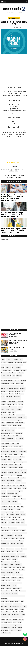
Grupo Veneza (22, 485)
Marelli (22, 522)
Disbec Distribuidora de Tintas (7, 433)
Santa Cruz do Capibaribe (6, 588)
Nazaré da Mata (4, 538)
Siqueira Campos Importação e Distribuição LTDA (10, 601)
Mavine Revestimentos (5, 530)
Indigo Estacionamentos (5, 496)
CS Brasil (9, 425)
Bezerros (3, 388)
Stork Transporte (4, 606)
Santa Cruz (14, 585)
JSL (14, 506)
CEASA (9, 412)
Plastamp (17, 561)
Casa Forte (13, 409)
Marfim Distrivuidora (15, 525)
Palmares (3, 551)
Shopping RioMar (4, 598)
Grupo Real (3, 483)
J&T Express (3, 501)
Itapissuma (23, 498)
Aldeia (2, 367)
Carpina (2, 409)
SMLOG (2, 603)
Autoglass (12, 383)
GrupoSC (10, 488)
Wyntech (11, 630)
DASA (11, 428)
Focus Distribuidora (22, 451)
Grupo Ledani (23, 472)
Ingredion (3, 498)
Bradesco (6, 393)
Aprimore (3, 372)
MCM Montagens (15, 530)
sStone (14, 603)
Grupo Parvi (19, 480)
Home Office (10, 491)
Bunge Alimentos (17, 396)
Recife (13, 575)
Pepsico (2, 554)
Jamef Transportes (5, 504)
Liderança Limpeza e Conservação (7, 512)
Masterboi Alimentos (12, 527)
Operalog (3, 548)
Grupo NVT (17, 477)
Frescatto (16, 454)
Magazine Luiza (21, 519)
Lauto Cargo (11, 509)
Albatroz (21, 364)
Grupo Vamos (15, 485)
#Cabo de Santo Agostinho (7, 169)
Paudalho (8, 551)
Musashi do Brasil (10, 535)
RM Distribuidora (18, 582)
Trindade (3, 619)
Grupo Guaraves (23, 470)
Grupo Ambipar (4, 464)
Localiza (17, 514)
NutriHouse (13, 546)
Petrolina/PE (14, 559)
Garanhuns (22, 456)
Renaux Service (14, 577)
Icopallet (15, 491)
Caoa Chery (21, 404)
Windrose (20, 627)
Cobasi (25, 417)
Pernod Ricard (23, 556)
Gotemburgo (3, 462)
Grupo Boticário (18, 464)
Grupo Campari (4, 467)
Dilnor (13, 430)
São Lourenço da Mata (5, 590)
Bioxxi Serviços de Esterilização (13, 388)
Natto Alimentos (18, 535)
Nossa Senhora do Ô (5, 543)
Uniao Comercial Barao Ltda (6, 622)
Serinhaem (8, 593)
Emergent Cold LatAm (5, 443)
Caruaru (7, 409)
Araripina (14, 372)
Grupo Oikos (23, 477)
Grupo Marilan (9, 475)
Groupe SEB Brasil (16, 462)
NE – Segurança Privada (13, 538)
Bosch (23, 391)
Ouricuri (12, 548)
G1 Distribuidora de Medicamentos (11, 456)
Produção (8, 569)
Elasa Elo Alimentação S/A (6, 441)
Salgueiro (3, 585)
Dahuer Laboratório (5, 428)
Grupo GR (16, 470)
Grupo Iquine (10, 472)
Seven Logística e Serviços (6, 596)
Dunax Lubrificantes (10, 438)
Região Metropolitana (5, 577)
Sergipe (2, 593)
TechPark (21, 611)
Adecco (24, 362)
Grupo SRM (17, 483)
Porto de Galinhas (18, 564)
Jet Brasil (12, 504)
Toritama (12, 617)
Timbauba (23, 614)
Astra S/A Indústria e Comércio (7, 380)
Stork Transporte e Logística (15, 606)
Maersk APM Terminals (13, 519)
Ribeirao (18, 580)
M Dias (19, 517)
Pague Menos (23, 548)
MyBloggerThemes (19, 643)
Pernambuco (13, 554)
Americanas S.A (16, 370)
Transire (20, 617)
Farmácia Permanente (18, 446)
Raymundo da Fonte (10, 572)
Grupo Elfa (21, 467)
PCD (17, 551)
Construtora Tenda (10, 422)
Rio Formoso (11, 582)
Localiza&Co (23, 514)
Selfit (16, 590)
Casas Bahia (19, 409)
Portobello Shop (12, 567)
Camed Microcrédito (11, 401)
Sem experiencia (22, 590)
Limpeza (22, 512)
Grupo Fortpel (10, 470)
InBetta (16, 493)
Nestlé (2, 540)
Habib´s (15, 488)
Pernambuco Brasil (20, 554)
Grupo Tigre (23, 483)
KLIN (22, 506)
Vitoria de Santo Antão (5, 627)
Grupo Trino (9, 485)
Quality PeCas (21, 569)
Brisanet (3, 396)
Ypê (15, 630)
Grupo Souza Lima (10, 483)
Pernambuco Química (5, 556)
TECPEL (9, 614)
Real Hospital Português (5, 575)
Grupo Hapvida (4, 472)
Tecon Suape (3, 614)
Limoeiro (17, 512)
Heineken (24, 488)
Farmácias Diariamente (5, 449)
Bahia (2, 385)
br (1, 393)
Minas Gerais (3, 533)
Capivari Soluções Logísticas (6, 407)
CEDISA (13, 412)
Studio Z (24, 606)
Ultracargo (15, 619)
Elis (13, 441)
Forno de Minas (4, 454)
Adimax (2, 364)
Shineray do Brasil (16, 596)
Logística (14, 517)
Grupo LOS (3, 475)
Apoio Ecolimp (23, 370)
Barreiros (15, 385)
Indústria (19, 496)
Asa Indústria (19, 375)
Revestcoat (8, 580)
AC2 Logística (10, 362)
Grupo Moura (10, 477)
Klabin (18, 506)
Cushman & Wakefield (17, 425)
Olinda (22, 546)
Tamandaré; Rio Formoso (6, 611)
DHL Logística (7, 430)
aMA (13, 367)
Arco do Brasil (20, 372)
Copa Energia (3, 425)
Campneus (3, 404)
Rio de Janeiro (4, 582)
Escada (17, 443)
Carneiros (20, 407)
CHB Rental (20, 417)
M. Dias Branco (4, 519)
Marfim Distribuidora (5, 525)
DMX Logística (18, 435)
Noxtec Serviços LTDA (5, 546)
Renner (2, 580)
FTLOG (2, 456)
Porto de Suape (4, 567)
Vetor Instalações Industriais (15, 625)
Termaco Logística (15, 614)
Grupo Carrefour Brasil (13, 467)
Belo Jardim (21, 385)
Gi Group (9, 459)
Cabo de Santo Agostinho (14, 18)
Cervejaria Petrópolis (20, 414)
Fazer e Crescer (15, 449)
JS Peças (10, 506)
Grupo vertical (4, 488)
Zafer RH (19, 630)
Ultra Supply (8, 619)
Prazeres (3, 569)
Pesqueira (3, 559)
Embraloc (17, 441)
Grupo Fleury (3, 470)
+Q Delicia (8, 359)
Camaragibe (3, 401)
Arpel (14, 375)
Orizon (7, 548)
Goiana (20, 459)
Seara (12, 590)
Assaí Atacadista (4, 378)
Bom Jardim (22, 388)
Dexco (2, 430)
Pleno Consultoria (4, 564)
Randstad (3, 572)
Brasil (16, 393)
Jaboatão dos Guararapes (13, 501)
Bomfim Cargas (4, 391)
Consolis (2, 422)
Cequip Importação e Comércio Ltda (8, 414)
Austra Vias (23, 380)
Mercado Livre (22, 530)
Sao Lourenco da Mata (17, 588)
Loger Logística (4, 517)
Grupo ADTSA (23, 462)
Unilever (19, 622)
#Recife (16, 170)
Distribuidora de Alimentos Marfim (7, 435)
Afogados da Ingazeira (10, 364)
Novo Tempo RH (20, 543)
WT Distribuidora (4, 630)
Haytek (19, 488)
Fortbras (10, 454)
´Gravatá (3, 359)
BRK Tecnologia (9, 396)
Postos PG (19, 567)
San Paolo (8, 585)
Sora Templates (12, 643)
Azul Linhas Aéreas (19, 383)
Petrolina (8, 559)
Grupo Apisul (11, 464)
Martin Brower (23, 525)
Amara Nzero (18, 367)
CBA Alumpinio (3, 412)
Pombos (11, 564)
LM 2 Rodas (12, 514)
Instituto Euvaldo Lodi (11, 498)
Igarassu (20, 491)
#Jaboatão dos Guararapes (20, 169)
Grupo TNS (3, 485)
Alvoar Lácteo (8, 367)
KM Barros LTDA (4, 509)
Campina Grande (20, 401)
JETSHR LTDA (18, 504)
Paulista (13, 551)
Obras (18, 546)
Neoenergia (22, 538)
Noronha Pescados (19, 540)
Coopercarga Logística (19, 422)
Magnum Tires (4, 522)
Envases (12, 443)
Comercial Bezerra (4, 420)
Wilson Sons (14, 627)
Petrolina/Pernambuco (5, 561)
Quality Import (14, 569)
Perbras (7, 554)
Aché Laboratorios (18, 362)
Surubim (16, 609)
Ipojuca (18, 498)
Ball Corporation (8, 385)
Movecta (14, 533)
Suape (2, 609)
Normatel (7, 540)
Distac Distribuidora (18, 433)
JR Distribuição (4, 506)
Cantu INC (15, 404)
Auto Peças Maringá (5, 383)
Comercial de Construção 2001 (16, 420)
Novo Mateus (13, 543)
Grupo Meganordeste (18, 475)
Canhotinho (9, 404)
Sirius (22, 601)
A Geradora (16, 359)
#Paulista (11, 170)
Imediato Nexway (10, 493)
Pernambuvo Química (15, 556)
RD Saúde (17, 572)
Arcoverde (3, 375)
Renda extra (21, 577)
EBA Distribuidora (19, 438)
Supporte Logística (9, 609)
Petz (12, 561)
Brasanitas (11, 393)
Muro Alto (3, 535)
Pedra (21, 551)
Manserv (18, 522)
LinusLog (2, 514)
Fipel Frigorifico (14, 451)
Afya (17, 364)
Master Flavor (4, 527)
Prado (23, 567)
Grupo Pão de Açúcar (11, 480)
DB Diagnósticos (21, 428)
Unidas (14, 622)
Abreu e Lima (3, 362)
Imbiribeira (3, 493)
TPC (16, 617)
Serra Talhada (14, 593)
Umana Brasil (21, 619)
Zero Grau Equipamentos (6, 632)
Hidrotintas (3, 491)
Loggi (10, 517)
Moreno (9, 533)
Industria (14, 496)
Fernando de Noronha (5, 451)
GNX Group (15, 459)
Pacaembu (17, 548)
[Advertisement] (14, 73)
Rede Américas (19, 575)
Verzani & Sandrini (4, 625)
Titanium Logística (4, 617)
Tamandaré (21, 609)
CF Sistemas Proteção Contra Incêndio (8, 417)
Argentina (9, 375)
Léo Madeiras (17, 509)
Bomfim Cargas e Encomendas (14, 391)
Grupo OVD (3, 480)
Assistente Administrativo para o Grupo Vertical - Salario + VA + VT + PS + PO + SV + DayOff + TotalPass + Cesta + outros (12, 214)
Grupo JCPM (17, 472)
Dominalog (3, 438)
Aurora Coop (17, 380)
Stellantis (20, 603)
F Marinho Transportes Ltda (6, 446)
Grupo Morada (3, 477)
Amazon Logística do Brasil (6, 370)
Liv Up (7, 514)
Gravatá (9, 462)
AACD (21, 359)
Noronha (12, 540)
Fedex (21, 449)
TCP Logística (14, 611)
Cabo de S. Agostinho (5, 399)
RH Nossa (13, 580)
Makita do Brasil (12, 522)
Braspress (21, 393)
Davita (15, 428)
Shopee (23, 596)
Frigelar (21, 454)
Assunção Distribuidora (14, 378)
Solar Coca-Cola (8, 603)
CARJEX (15, 407)
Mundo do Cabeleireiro (22, 533)
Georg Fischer (3, 459)
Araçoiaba (8, 372)
